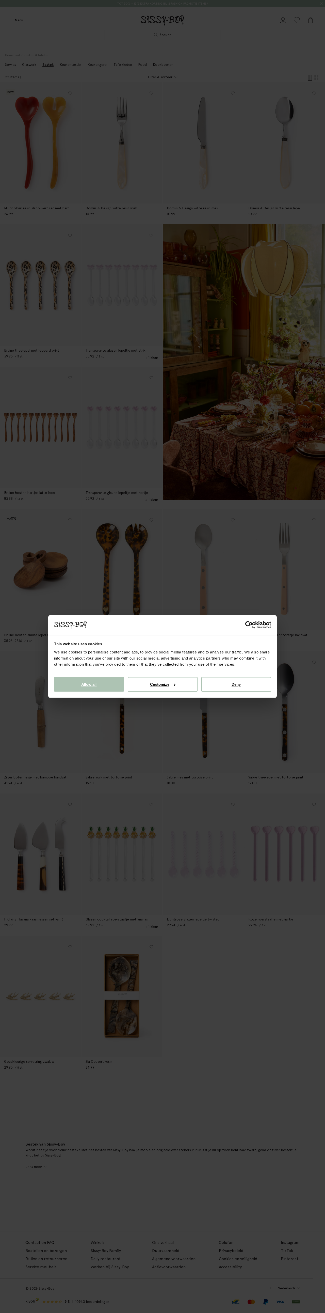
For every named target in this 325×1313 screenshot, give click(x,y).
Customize (159, 684)
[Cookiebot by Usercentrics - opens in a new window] (249, 625)
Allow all (89, 684)
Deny (236, 684)
